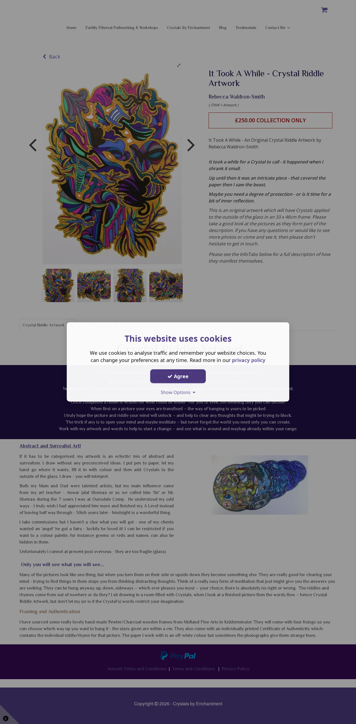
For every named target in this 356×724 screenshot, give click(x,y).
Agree (180, 376)
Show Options (177, 392)
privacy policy (248, 360)
